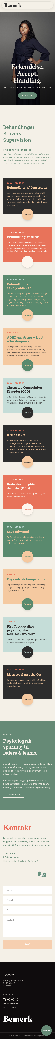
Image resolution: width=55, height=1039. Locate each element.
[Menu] (49, 5)
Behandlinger (18, 127)
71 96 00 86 (9, 853)
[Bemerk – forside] (12, 5)
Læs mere (27, 214)
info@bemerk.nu (11, 857)
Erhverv (12, 133)
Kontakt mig (14, 794)
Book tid (27, 96)
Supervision (17, 140)
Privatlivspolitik (9, 1007)
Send (27, 944)
